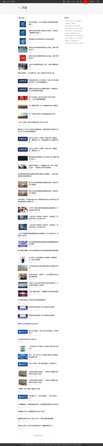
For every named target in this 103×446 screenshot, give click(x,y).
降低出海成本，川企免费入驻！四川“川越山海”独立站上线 (36, 73)
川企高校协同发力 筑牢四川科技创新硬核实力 (32, 300)
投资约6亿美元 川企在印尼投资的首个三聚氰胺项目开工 (35, 425)
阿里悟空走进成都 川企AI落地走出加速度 (41, 307)
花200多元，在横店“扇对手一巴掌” (72, 33)
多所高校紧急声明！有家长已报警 (72, 25)
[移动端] (64, 1)
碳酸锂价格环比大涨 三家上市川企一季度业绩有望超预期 (35, 418)
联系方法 (46, 444)
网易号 (30, 26)
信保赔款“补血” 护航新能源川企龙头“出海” (31, 411)
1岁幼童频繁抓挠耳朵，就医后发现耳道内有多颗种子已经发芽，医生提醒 (75, 35)
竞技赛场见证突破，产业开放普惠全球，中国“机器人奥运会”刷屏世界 (75, 21)
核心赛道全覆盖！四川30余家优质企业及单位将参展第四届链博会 (38, 250)
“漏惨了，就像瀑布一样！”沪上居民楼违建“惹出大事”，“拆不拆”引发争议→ (75, 38)
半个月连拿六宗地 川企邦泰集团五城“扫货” (42, 114)
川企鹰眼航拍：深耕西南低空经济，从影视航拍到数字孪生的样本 (38, 404)
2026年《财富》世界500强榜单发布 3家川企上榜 (33, 122)
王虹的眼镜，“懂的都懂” (70, 23)
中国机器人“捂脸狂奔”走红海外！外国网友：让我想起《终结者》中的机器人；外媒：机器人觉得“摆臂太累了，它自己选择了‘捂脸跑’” (75, 28)
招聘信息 (50, 444)
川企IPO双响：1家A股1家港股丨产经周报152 (43, 363)
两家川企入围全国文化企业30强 (27, 323)
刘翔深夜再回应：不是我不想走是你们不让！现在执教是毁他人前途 (75, 30)
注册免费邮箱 (91, 1)
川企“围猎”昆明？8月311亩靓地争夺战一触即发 (43, 105)
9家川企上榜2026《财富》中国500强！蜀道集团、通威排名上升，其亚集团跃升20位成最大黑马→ (43, 140)
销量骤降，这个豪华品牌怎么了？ (72, 40)
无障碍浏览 (13, 1)
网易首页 (4, 1)
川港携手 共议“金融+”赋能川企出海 (29, 389)
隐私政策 (58, 444)
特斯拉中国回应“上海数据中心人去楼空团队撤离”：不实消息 (75, 43)
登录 (85, 1)
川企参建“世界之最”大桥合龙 (27, 339)
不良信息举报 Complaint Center (67, 444)
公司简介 (42, 444)
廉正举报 (75, 444)
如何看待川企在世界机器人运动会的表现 (41, 39)
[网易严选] (73, 1)
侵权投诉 (79, 444)
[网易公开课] (68, 1)
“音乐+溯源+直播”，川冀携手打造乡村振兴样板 (43, 291)
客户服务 (54, 444)
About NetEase (37, 444)
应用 (8, 1)
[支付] (78, 1)
